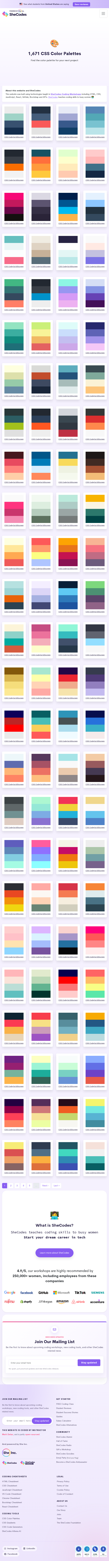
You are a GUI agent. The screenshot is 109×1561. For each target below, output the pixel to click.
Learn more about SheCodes (54, 1252)
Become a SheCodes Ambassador (71, 1462)
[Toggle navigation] (103, 13)
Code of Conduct (65, 1494)
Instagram (12, 1548)
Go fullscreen (18, 137)
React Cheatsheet (10, 1506)
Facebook (12, 1554)
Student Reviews (63, 1408)
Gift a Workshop (63, 1449)
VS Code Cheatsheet (11, 1494)
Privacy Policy (63, 1481)
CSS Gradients (8, 1522)
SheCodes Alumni (64, 1437)
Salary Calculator (63, 1420)
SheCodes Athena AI (11, 1531)
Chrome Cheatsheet (11, 1498)
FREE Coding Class (65, 1404)
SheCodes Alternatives (66, 1425)
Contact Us (62, 1506)
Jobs (59, 1514)
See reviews (81, 4)
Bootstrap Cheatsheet (12, 1502)
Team (59, 1518)
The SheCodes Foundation (69, 1522)
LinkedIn (31, 1548)
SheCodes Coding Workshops (66, 94)
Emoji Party (61, 1457)
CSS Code (8, 137)
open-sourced (32, 1434)
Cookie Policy (63, 1490)
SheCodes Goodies (65, 1453)
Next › (45, 1185)
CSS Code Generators (12, 1527)
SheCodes (53, 97)
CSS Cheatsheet (9, 1485)
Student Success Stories (67, 1412)
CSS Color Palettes (11, 1518)
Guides (59, 1416)
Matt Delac (7, 1434)
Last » (57, 1185)
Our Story (61, 1510)
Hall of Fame (62, 1441)
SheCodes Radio (64, 1445)
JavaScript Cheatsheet (12, 1490)
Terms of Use (62, 1485)
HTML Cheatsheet (10, 1481)
